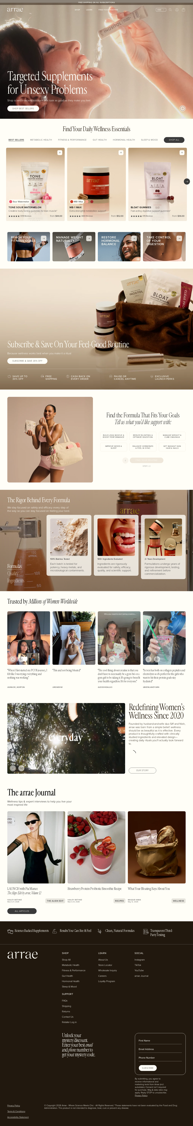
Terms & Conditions (16, 1111)
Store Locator (105, 965)
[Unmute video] (21, 659)
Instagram (140, 959)
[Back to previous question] (125, 460)
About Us (103, 959)
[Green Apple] (38, 201)
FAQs (64, 1000)
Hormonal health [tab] (124, 139)
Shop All (66, 959)
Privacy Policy (141, 1095)
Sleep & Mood (69, 986)
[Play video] (103, 659)
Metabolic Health (70, 965)
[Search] (170, 10)
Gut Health (67, 975)
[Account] (177, 10)
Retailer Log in (69, 1022)
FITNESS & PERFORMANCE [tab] (72, 139)
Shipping (66, 1006)
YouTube (139, 970)
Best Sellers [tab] (16, 139)
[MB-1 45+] (92, 201)
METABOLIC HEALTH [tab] (41, 139)
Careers (102, 975)
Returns (66, 1011)
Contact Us (67, 1016)
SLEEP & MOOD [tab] (149, 139)
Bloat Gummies (141, 207)
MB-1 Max (76, 207)
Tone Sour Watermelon (25, 207)
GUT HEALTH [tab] (100, 139)
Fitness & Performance (73, 970)
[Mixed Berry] (33, 201)
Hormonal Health (70, 981)
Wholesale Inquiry (107, 970)
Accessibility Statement (18, 1117)
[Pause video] (183, 108)
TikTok (138, 965)
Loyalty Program (106, 981)
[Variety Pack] (43, 201)
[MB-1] (87, 201)
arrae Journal (141, 975)
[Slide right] (187, 181)
